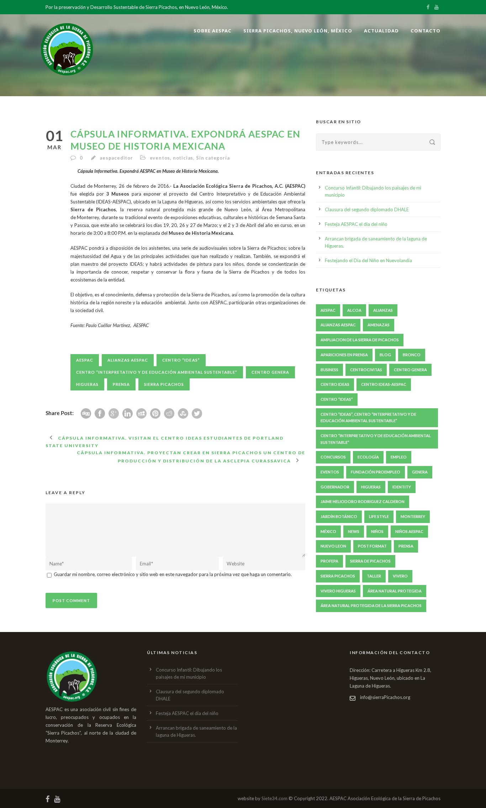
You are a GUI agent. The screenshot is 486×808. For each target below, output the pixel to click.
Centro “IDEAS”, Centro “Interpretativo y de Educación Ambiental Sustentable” (368, 417)
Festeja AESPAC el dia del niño (356, 224)
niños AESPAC (409, 531)
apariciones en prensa (344, 354)
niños (377, 531)
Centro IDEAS (335, 384)
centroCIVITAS (366, 369)
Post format (372, 546)
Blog (385, 354)
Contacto (425, 30)
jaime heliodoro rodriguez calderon (363, 501)
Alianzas (383, 310)
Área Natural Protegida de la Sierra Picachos (371, 605)
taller (374, 576)
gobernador (335, 487)
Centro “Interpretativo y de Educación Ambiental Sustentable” (156, 372)
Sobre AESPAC (213, 30)
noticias (183, 158)
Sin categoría (212, 158)
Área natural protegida (395, 591)
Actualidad (381, 30)
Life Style (379, 516)
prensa (121, 384)
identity (401, 487)
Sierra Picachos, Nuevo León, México (297, 30)
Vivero (400, 576)
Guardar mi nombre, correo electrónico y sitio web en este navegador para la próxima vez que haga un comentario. (173, 574)
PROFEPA (329, 561)
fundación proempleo (375, 472)
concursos (333, 457)
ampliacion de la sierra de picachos (360, 339)
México (328, 531)
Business (329, 369)
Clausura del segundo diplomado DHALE (367, 209)
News (353, 531)
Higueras (87, 384)
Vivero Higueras (338, 591)
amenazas (379, 324)
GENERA (420, 472)
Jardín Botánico (339, 516)
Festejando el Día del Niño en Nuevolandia (368, 260)
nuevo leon (333, 546)
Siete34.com (274, 798)
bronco (412, 354)
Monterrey (413, 516)
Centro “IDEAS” (181, 360)
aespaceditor (116, 158)
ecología (368, 457)
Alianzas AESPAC (127, 360)
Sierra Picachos (164, 384)
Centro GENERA (270, 372)
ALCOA (354, 310)
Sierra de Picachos (370, 561)
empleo (399, 457)
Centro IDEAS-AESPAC (383, 384)
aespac (84, 360)
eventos (160, 158)
